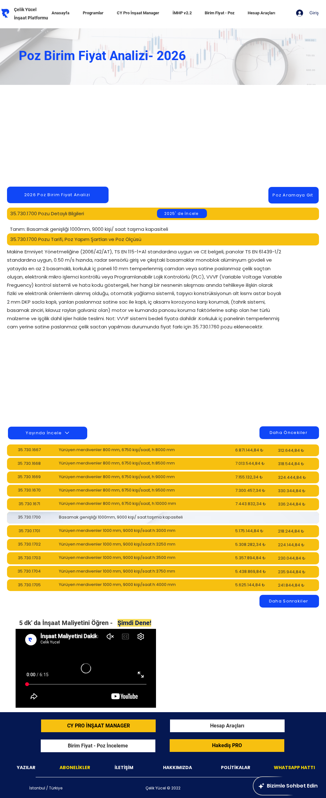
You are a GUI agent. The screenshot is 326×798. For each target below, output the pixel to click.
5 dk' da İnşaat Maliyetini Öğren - (85, 623)
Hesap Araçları (227, 726)
